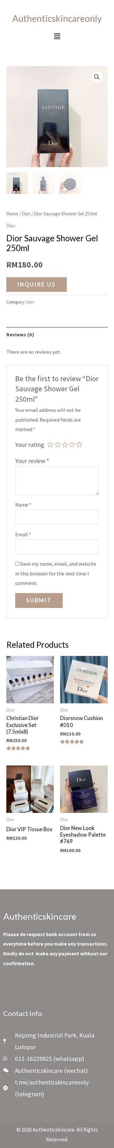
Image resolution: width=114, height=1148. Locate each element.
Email (23, 534)
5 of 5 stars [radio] (79, 445)
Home (12, 214)
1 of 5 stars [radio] (50, 445)
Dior (26, 214)
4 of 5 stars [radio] (72, 445)
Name (23, 505)
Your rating (29, 444)
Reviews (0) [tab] (20, 334)
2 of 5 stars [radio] (57, 445)
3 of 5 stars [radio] (65, 445)
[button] (57, 36)
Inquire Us (36, 284)
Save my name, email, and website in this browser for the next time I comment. (55, 573)
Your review (32, 461)
